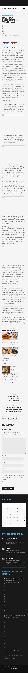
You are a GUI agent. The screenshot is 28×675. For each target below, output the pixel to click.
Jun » (4, 526)
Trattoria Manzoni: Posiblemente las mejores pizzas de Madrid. (5, 359)
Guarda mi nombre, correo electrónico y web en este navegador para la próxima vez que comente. (13, 477)
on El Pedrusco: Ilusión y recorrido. (13, 560)
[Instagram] (13, 4)
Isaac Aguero (8, 35)
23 (10, 520)
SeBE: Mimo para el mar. (13, 650)
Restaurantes (10, 15)
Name (4, 456)
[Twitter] (16, 4)
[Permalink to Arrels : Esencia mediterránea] (9, 539)
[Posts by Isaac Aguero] (3, 30)
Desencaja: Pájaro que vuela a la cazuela (5, 377)
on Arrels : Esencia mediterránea (12, 540)
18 (17, 517)
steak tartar (17, 389)
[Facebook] (9, 4)
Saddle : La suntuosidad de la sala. (14, 342)
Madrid (4, 15)
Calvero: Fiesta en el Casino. (5, 341)
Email (3, 462)
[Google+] (11, 4)
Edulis (5, 389)
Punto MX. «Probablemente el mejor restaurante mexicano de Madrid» (14, 378)
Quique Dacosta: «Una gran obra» (15, 615)
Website (4, 468)
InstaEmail (14, 328)
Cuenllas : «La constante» (13, 356)
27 (24, 520)
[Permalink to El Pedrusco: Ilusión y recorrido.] (3, 559)
